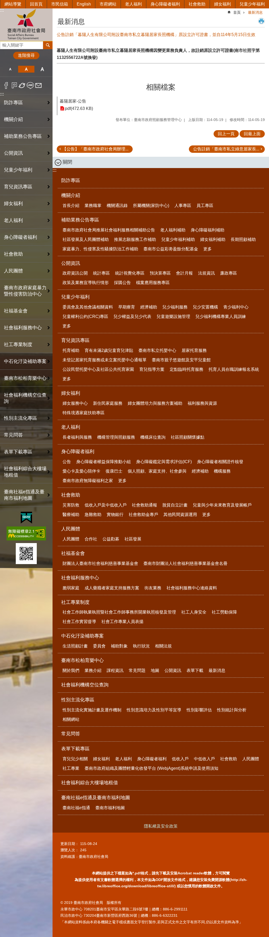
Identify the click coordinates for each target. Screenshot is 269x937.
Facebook (6, 85)
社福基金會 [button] (16, 310)
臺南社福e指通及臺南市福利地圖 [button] (24, 495)
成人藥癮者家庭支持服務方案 (112, 588)
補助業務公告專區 (80, 219)
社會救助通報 (144, 505)
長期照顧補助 (243, 239)
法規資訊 (206, 273)
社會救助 (197, 4)
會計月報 (184, 273)
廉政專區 (228, 273)
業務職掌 (93, 205)
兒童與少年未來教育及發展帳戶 (222, 505)
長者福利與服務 (77, 437)
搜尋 (4, 44)
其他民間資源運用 (180, 514)
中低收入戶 (204, 759)
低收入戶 (180, 759)
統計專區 (101, 273)
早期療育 (126, 307)
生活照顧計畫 (75, 646)
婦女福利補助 (212, 239)
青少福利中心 (236, 307)
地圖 (155, 670)
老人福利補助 (172, 230)
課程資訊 (115, 670)
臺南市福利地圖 (110, 808)
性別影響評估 (199, 710)
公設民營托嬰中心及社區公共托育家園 (98, 369)
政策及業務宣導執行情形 (86, 282)
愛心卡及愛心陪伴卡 (81, 471)
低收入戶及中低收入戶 (106, 505)
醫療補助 (71, 514)
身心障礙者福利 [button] (20, 237)
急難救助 (93, 514)
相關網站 (71, 719)
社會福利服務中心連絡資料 (192, 588)
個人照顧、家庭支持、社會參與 (157, 471)
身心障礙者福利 (165, 4)
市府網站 (108, 4)
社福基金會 (73, 553)
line (30, 85)
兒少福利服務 (175, 307)
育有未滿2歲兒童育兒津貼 (109, 350)
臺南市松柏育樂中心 (82, 660)
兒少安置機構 (205, 307)
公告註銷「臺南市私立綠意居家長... (226, 149)
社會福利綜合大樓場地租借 (25, 472)
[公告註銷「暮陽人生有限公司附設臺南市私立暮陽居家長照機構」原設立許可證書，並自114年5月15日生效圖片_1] (26, 553)
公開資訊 (70, 263)
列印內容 (261, 21)
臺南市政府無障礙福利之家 (88, 480)
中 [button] (26, 69)
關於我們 (71, 670)
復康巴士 (114, 471)
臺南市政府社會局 (26, 24)
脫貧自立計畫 (175, 505)
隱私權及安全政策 (161, 826)
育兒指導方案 (151, 369)
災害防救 (71, 505)
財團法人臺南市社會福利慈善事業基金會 (100, 563)
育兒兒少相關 (75, 759)
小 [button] (10, 69)
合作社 (91, 539)
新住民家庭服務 (107, 403)
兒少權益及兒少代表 (132, 316)
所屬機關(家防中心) (151, 205)
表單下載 (195, 670)
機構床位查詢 (152, 437)
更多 (207, 249)
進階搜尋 (26, 55)
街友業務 (152, 588)
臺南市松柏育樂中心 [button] (25, 378)
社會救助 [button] (13, 254)
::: (2, 10)
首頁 (237, 12)
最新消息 (255, 12)
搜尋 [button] (48, 45)
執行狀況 (141, 646)
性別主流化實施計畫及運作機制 (92, 710)
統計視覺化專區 (129, 273)
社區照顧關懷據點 (187, 437)
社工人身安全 (193, 612)
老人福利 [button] (13, 220)
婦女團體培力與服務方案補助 (155, 403)
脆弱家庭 (71, 588)
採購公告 (122, 282)
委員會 (99, 646)
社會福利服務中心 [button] (23, 327)
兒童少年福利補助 (178, 239)
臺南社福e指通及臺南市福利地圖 (95, 797)
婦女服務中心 (75, 403)
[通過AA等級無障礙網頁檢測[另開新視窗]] (26, 533)
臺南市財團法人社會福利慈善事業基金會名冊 (185, 563)
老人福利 (133, 4)
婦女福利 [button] (13, 203)
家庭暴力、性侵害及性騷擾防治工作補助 (100, 249)
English (84, 4)
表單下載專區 (75, 748)
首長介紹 (71, 205)
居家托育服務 (194, 350)
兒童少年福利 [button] (18, 170)
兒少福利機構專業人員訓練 (220, 316)
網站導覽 (12, 4)
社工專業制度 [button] (18, 344)
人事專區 (182, 205)
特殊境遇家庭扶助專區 (84, 413)
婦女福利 (222, 4)
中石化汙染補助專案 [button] (25, 361)
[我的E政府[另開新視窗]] (26, 518)
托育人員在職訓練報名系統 (234, 369)
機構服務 (222, 471)
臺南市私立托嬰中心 (157, 350)
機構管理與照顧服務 (116, 437)
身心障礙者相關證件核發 (220, 461)
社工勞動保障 (224, 612)
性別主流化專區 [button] (20, 418)
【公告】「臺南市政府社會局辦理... (95, 149)
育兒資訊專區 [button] (18, 186)
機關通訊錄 (117, 205)
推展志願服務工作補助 (135, 239)
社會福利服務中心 (80, 577)
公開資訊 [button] (13, 153)
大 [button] (42, 69)
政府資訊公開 (75, 273)
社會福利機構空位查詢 (25, 398)
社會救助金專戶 (143, 514)
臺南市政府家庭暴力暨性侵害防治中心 (25, 291)
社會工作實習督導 (79, 621)
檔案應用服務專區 (153, 282)
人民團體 (70, 528)
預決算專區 (160, 273)
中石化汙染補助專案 (82, 636)
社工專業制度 (75, 602)
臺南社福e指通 (76, 808)
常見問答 (13, 435)
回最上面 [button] (252, 133)
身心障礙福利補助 (207, 230)
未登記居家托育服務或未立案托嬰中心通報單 (105, 360)
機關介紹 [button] (13, 119)
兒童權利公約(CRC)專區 (85, 316)
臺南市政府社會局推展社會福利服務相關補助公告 (109, 230)
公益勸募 (110, 539)
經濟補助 (148, 307)
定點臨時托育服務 (186, 369)
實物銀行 (115, 514)
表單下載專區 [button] (18, 451)
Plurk (14, 85)
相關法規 (163, 646)
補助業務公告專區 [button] (23, 136)
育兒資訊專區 (75, 340)
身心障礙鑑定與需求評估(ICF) (164, 461)
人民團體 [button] (13, 270)
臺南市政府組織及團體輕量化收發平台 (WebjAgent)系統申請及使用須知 (151, 768)
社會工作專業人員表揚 (122, 621)
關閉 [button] (67, 162)
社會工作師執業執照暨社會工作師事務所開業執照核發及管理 (119, 612)
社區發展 (133, 539)
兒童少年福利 (252, 4)
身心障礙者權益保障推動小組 (103, 461)
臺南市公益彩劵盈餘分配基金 (170, 249)
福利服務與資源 (202, 403)
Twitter (22, 85)
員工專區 (204, 205)
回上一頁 (226, 133)
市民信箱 (59, 4)
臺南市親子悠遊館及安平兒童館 (181, 360)
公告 (67, 461)
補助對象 (119, 646)
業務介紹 (93, 670)
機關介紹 (70, 195)
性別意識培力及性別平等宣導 (154, 710)
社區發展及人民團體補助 (86, 239)
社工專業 (71, 768)
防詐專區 (13, 102)
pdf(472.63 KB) (79, 108)
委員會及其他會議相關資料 (88, 307)
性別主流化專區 (77, 699)
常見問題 (137, 670)
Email (38, 85)
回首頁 (36, 4)
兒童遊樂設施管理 (173, 316)
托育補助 (71, 350)
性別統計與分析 (231, 710)
